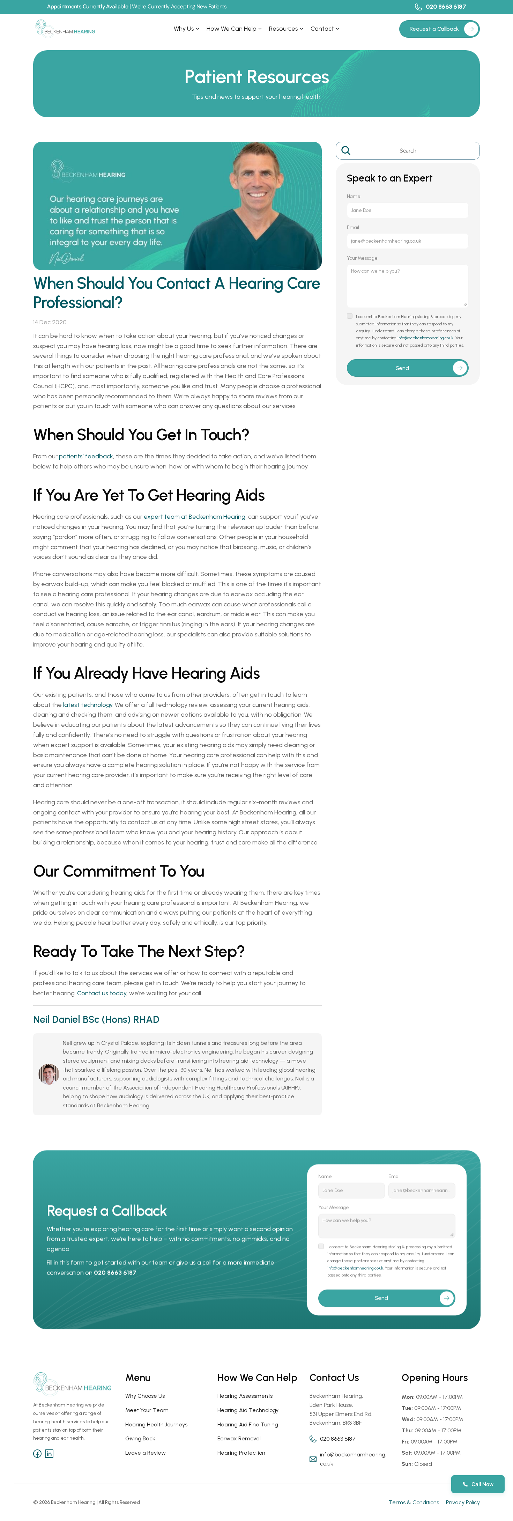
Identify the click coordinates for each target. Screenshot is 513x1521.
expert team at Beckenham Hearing (194, 516)
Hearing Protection (241, 1452)
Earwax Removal (239, 1438)
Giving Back (140, 1438)
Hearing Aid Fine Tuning (247, 1424)
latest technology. (88, 705)
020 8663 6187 (446, 6)
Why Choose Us (145, 1396)
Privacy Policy (463, 1502)
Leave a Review (145, 1452)
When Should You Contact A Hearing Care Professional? (178, 292)
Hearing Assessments (245, 1396)
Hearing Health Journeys (156, 1424)
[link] (471, 29)
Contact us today (101, 993)
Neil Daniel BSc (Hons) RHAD (96, 1019)
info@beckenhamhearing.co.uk (425, 337)
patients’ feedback (86, 456)
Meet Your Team (147, 1410)
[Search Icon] (408, 150)
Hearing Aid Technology (247, 1410)
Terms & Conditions (414, 1502)
